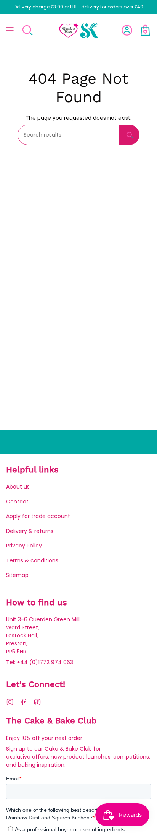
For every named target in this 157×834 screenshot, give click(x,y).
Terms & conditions (32, 560)
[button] (27, 30)
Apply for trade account (38, 516)
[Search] (129, 135)
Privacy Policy (24, 545)
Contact (17, 501)
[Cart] (145, 30)
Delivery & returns (29, 531)
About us (18, 486)
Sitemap (17, 575)
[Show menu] (10, 30)
